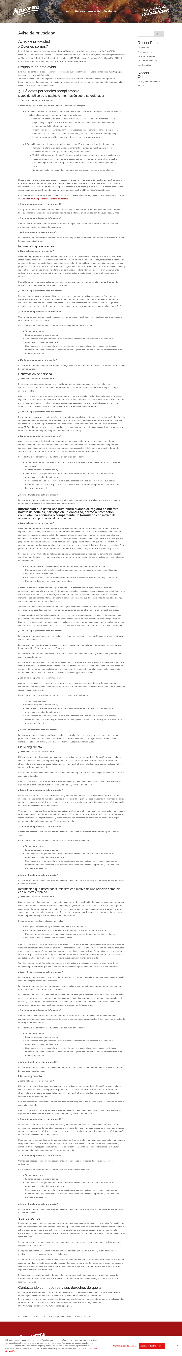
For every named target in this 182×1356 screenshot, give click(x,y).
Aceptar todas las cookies (152, 1346)
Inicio (68, 11)
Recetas (80, 11)
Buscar (159, 34)
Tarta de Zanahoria (146, 56)
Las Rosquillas (144, 65)
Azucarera (94, 11)
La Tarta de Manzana (147, 61)
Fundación (110, 11)
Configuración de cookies (124, 1346)
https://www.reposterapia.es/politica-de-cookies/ (47, 199)
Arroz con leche (145, 52)
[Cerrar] (177, 1346)
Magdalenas (143, 47)
